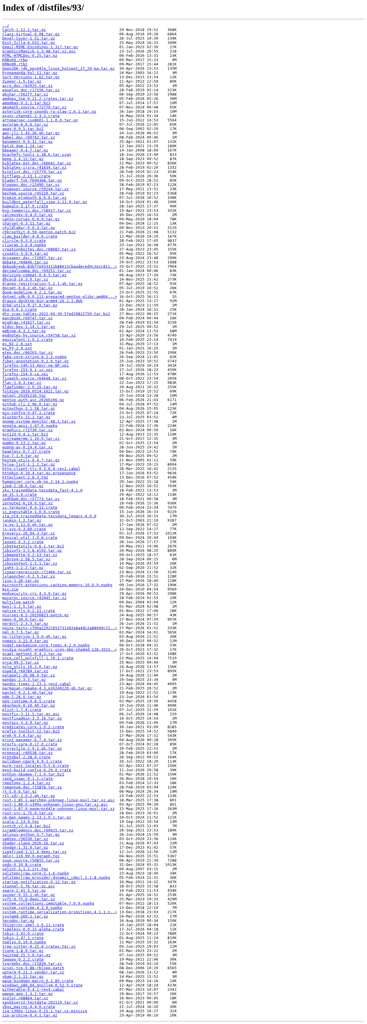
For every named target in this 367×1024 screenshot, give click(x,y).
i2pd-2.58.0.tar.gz (23, 486)
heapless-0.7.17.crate (26, 451)
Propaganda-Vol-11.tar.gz (29, 73)
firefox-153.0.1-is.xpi (27, 370)
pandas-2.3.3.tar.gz (24, 679)
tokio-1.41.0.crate (23, 933)
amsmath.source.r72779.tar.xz (34, 107)
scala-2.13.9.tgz (20, 821)
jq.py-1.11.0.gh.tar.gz (27, 524)
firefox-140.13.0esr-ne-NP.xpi (35, 365)
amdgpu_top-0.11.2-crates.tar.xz (37, 98)
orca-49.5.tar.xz (20, 662)
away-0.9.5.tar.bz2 (23, 129)
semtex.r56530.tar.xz (25, 839)
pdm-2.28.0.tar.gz (21, 697)
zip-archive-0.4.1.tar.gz (29, 1015)
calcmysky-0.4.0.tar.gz (27, 215)
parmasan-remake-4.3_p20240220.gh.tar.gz (47, 688)
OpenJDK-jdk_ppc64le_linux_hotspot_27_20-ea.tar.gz (58, 68)
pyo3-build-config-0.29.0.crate (36, 770)
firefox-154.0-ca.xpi (25, 374)
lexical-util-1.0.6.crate (29, 537)
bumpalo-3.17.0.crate (25, 206)
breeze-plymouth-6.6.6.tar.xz (34, 197)
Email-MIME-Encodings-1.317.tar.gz (40, 47)
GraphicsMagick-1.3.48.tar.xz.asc (39, 51)
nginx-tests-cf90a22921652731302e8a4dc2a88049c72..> (59, 628)
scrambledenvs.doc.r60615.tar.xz (37, 830)
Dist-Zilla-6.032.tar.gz (28, 42)
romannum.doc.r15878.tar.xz (32, 787)
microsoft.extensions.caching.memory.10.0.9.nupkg (57, 585)
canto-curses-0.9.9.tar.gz (31, 219)
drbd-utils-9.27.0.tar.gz (29, 305)
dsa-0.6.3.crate (19, 309)
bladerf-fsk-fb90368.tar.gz (32, 180)
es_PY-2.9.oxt (17, 348)
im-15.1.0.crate (19, 494)
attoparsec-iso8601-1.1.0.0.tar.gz (40, 120)
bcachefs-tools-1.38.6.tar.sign (36, 154)
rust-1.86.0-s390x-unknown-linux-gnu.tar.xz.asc (55, 804)
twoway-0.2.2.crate (23, 959)
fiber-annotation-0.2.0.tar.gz (35, 361)
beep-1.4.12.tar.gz (23, 159)
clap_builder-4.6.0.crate (29, 236)
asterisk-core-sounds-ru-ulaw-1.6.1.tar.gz (49, 111)
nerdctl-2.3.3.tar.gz (25, 623)
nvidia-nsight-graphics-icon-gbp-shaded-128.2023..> (59, 649)
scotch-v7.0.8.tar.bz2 (26, 826)
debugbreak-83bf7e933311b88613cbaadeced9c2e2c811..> (59, 266)
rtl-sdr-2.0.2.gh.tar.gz (28, 796)
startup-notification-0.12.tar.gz (39, 882)
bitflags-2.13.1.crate (26, 176)
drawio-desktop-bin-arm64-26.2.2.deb (42, 301)
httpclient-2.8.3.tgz (25, 477)
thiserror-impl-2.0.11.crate (33, 925)
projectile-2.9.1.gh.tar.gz (32, 748)
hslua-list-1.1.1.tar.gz (28, 464)
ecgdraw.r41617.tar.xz (26, 322)
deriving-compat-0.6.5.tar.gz (34, 275)
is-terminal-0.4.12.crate (29, 507)
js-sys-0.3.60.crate (24, 529)
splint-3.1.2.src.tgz (25, 869)
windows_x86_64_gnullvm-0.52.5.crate (42, 985)
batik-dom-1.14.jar (23, 146)
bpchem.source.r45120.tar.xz (33, 193)
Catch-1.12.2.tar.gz (24, 30)
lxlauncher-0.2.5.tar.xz (28, 576)
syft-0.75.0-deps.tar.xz (28, 899)
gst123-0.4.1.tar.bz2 (25, 434)
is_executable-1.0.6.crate (31, 512)
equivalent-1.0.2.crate (27, 339)
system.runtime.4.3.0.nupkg (32, 908)
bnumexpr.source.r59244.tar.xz (35, 189)
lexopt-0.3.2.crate (23, 542)
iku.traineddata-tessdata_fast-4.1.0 (42, 490)
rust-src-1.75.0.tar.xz (27, 813)
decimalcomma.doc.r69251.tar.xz (36, 271)
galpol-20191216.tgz (24, 395)
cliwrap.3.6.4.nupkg (24, 245)
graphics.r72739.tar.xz (27, 430)
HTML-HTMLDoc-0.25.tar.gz (29, 55)
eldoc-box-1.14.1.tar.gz (28, 327)
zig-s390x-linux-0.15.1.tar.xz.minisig (44, 1011)
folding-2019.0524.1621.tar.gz (35, 391)
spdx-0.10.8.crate (21, 864)
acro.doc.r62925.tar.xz (27, 85)
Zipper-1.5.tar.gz (21, 81)
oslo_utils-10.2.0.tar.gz (29, 666)
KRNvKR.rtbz (15, 64)
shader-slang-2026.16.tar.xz (33, 843)
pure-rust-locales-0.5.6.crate (35, 765)
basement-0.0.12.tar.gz (27, 141)
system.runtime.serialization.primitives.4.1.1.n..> (59, 912)
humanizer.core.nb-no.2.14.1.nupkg (40, 481)
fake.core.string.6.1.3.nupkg (34, 357)
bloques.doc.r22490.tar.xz (31, 184)
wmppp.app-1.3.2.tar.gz (27, 994)
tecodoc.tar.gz (18, 920)
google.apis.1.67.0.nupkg (29, 425)
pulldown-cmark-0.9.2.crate (32, 761)
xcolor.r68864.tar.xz (25, 998)
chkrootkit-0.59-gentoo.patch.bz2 (39, 232)
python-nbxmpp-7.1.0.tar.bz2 (33, 774)
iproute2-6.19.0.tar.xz (27, 503)
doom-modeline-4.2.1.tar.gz (32, 292)
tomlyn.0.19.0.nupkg (24, 942)
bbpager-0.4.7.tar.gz (25, 150)
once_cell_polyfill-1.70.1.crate (37, 658)
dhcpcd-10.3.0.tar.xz (25, 279)
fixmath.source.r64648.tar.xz (34, 378)
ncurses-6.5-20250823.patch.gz (35, 615)
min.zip (10, 589)
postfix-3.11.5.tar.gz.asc (31, 714)
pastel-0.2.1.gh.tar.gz (27, 692)
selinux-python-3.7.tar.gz (31, 834)
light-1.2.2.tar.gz (23, 568)
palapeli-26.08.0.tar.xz (28, 675)
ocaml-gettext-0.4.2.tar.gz (32, 654)
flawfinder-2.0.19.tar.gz (29, 387)
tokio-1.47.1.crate (23, 938)
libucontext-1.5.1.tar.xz (29, 563)
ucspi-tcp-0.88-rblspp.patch (33, 968)
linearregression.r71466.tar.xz (36, 572)
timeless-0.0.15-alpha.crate (33, 929)
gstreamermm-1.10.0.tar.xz (31, 438)
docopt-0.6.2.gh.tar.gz (27, 288)
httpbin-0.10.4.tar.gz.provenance (39, 473)
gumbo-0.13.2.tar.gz (24, 443)
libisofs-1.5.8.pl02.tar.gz (32, 550)
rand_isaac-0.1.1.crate (27, 778)
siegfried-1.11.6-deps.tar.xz (34, 852)
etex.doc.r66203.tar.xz (27, 352)
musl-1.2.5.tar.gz (21, 606)
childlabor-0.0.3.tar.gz (28, 228)
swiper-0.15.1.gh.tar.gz (28, 895)
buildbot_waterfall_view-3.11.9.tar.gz (44, 202)
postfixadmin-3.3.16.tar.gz (32, 718)
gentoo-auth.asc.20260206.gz (33, 400)
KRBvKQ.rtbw (15, 60)
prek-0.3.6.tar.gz (21, 735)
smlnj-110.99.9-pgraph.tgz (31, 856)
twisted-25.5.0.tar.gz (26, 955)
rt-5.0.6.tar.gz (19, 791)
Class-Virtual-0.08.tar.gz (31, 34)
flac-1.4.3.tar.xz (21, 382)
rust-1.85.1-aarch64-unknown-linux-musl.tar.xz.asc (58, 800)
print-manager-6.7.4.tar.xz (32, 740)
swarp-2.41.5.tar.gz (24, 890)
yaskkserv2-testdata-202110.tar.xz (40, 1002)
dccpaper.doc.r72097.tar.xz (32, 258)
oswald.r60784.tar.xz (25, 671)
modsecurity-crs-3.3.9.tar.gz (34, 593)
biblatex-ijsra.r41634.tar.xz (34, 167)
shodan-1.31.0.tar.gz (25, 847)
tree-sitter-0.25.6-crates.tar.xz (39, 946)
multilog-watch (18, 602)
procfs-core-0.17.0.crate (29, 744)
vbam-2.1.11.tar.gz (23, 976)
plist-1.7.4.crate (21, 710)
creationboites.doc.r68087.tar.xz (39, 249)
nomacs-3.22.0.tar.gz (25, 641)
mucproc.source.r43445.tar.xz (34, 598)
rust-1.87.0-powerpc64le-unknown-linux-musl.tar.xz (58, 809)
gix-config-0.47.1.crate (28, 413)
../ (5, 25)
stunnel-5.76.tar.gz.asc (28, 886)
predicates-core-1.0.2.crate (33, 727)
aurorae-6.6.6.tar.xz (25, 124)
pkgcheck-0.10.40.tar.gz (28, 705)
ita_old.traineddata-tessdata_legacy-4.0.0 (49, 516)
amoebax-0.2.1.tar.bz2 (26, 103)
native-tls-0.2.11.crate (28, 611)
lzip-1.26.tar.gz (20, 580)
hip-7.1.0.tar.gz (20, 456)
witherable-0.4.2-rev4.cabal (33, 989)
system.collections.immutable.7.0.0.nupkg (48, 903)
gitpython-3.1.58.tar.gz (28, 408)
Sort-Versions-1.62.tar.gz (31, 77)
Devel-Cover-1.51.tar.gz (28, 38)
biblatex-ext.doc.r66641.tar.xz (36, 163)
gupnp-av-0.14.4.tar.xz (27, 447)
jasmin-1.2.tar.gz (21, 520)
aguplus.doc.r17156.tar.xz (31, 90)
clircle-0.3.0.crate (24, 240)
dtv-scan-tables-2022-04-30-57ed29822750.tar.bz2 (56, 314)
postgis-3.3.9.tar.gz (25, 722)
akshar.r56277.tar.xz (25, 94)
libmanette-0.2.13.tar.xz (29, 555)
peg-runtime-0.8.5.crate (28, 701)
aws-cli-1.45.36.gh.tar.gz (31, 133)
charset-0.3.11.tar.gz (26, 223)
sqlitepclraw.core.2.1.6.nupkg (35, 873)
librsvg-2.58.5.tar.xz (26, 559)
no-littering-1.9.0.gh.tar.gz (34, 636)
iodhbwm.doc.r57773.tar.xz (31, 499)
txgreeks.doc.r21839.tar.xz (32, 963)
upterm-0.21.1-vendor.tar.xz (33, 972)
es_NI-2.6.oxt (17, 344)
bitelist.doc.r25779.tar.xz (32, 172)
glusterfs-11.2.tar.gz (26, 417)
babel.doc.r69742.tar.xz (28, 137)
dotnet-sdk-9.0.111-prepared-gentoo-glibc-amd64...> (59, 296)
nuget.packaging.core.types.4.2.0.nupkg (45, 645)
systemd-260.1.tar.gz (25, 916)
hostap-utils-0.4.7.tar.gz (31, 460)
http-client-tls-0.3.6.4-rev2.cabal (41, 469)
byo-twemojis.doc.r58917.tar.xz (36, 210)
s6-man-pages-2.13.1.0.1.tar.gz (36, 817)
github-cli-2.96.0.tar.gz (29, 404)
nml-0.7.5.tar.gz (20, 632)
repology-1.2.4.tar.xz (26, 783)
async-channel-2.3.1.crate (31, 116)
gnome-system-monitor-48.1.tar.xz (39, 421)
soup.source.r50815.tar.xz (31, 860)
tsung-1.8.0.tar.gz (23, 951)
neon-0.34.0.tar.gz (23, 619)
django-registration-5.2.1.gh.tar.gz (42, 283)
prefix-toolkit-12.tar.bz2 (31, 731)
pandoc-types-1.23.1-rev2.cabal (36, 684)
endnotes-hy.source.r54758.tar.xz (39, 335)
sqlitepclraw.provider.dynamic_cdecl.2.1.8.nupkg (56, 877)
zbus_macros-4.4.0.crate (28, 1006)
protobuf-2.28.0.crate (26, 757)
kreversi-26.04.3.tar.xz (28, 533)
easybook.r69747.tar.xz (27, 318)
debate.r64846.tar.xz (25, 262)
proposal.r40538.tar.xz (27, 753)
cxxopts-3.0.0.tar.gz (25, 253)
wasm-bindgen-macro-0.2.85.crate (37, 981)
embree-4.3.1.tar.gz (24, 331)
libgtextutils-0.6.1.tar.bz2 (33, 546)
